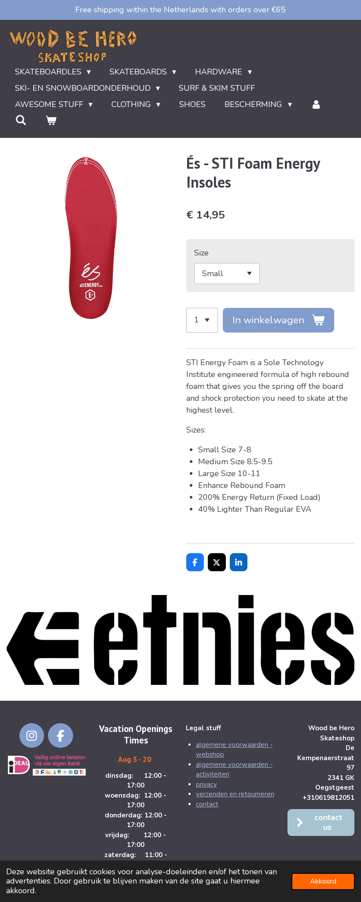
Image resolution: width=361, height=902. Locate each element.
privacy (206, 784)
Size (201, 253)
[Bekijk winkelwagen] (50, 121)
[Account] (316, 104)
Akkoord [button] (323, 881)
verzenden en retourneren (235, 794)
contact (207, 804)
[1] (202, 320)
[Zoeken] (20, 120)
